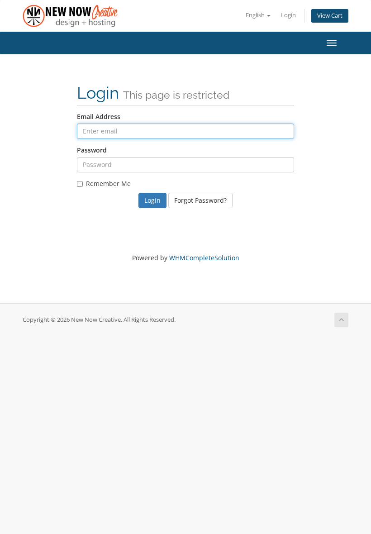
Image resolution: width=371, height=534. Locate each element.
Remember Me (108, 183)
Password (92, 150)
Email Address (98, 116)
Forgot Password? (200, 200)
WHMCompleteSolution (204, 257)
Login (288, 15)
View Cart (329, 15)
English (256, 15)
